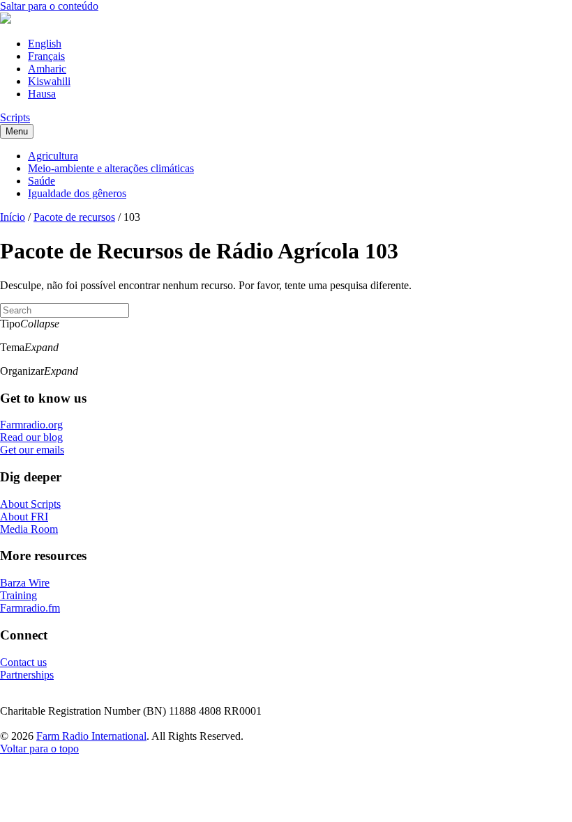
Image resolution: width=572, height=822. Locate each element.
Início (12, 217)
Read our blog (31, 437)
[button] (286, 324)
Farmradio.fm (30, 608)
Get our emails (32, 450)
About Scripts (30, 504)
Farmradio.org (31, 425)
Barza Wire (25, 583)
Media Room (29, 529)
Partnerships (27, 675)
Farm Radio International (91, 736)
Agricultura (53, 156)
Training (18, 595)
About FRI (24, 516)
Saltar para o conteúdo (49, 6)
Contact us (23, 662)
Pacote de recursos (74, 217)
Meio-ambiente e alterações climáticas (111, 168)
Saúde (41, 181)
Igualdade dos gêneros (77, 193)
